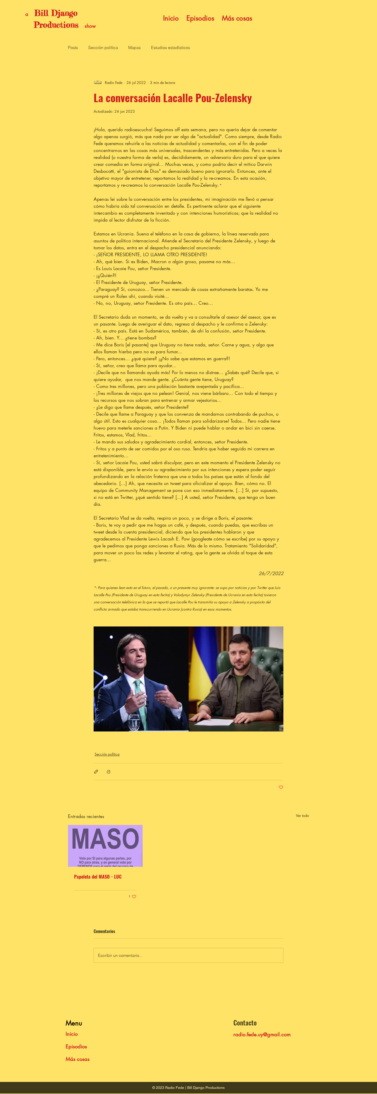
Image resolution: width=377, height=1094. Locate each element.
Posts (73, 47)
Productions (51, 25)
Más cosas (78, 1059)
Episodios (76, 1046)
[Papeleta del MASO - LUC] (105, 846)
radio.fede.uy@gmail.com (262, 1034)
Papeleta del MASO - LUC (98, 876)
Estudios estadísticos (170, 47)
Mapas (134, 47)
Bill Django (55, 13)
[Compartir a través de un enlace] (96, 771)
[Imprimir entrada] (108, 771)
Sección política (103, 47)
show (90, 26)
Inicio (72, 1034)
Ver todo (302, 815)
